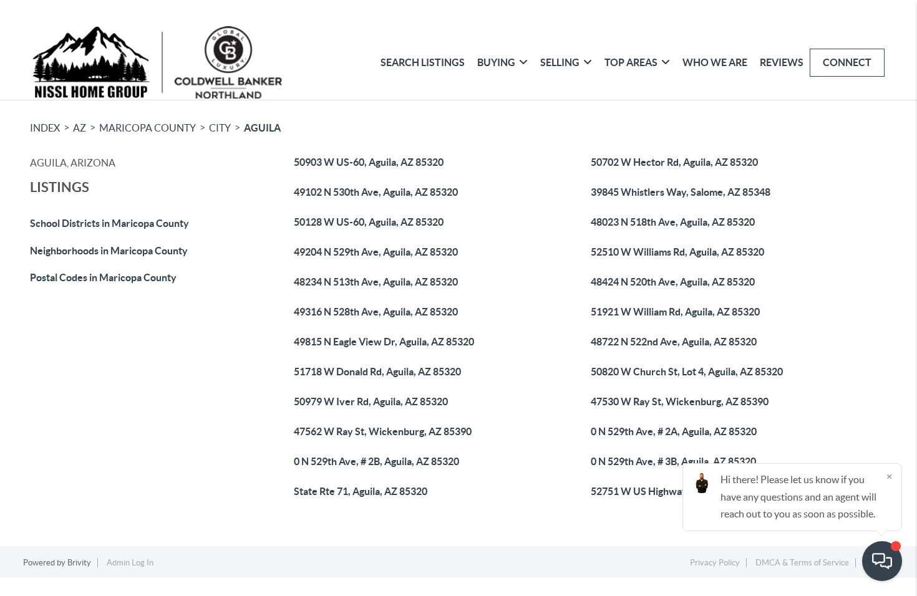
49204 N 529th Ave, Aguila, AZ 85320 (376, 252)
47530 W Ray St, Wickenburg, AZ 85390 (680, 401)
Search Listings (423, 62)
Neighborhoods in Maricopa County (109, 250)
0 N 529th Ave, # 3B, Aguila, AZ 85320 (673, 461)
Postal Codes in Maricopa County (103, 277)
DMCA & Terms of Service (802, 562)
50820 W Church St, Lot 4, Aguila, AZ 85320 (687, 372)
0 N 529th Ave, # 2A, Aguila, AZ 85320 (674, 431)
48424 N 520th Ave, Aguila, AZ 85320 (673, 282)
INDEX (45, 127)
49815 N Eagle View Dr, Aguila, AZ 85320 (384, 342)
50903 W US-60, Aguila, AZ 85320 (369, 162)
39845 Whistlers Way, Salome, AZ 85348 (680, 192)
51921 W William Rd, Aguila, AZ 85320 (675, 312)
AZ (79, 127)
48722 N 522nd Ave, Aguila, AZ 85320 (674, 342)
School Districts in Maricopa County (109, 223)
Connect (847, 62)
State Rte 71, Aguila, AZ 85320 (360, 491)
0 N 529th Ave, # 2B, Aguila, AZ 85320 (376, 461)
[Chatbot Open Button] (882, 561)
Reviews (781, 62)
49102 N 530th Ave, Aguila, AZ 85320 (376, 192)
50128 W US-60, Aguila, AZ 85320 (369, 222)
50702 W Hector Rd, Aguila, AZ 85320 (674, 162)
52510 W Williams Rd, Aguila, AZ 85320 (677, 252)
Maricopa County (147, 127)
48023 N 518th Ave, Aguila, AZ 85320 (673, 222)
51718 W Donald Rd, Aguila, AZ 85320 (377, 372)
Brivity (79, 562)
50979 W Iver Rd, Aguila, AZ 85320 (371, 401)
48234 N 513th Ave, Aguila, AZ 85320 (376, 282)
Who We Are (714, 62)
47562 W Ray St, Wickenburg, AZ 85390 (383, 431)
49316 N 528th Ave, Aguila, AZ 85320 (376, 312)
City (220, 127)
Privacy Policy (715, 562)
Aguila (262, 127)
